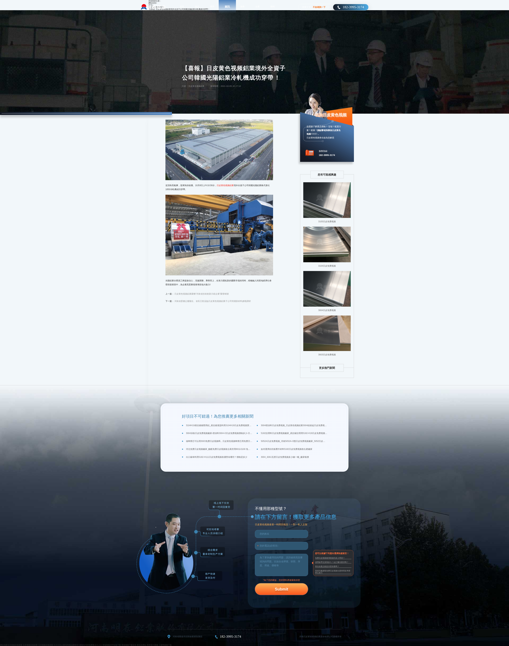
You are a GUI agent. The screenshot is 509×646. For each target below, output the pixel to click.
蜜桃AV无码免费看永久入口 (90, 645)
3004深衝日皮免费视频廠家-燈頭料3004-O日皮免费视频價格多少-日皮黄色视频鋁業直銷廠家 (219, 433)
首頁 (182, 6)
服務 (242, 6)
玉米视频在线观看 (14, 645)
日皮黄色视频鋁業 (225, 185)
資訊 (227, 6)
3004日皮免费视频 (327, 310)
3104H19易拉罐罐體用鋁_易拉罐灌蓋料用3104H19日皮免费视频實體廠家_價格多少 (219, 425)
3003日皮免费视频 (327, 355)
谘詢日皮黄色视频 (331, 115)
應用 (212, 6)
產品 (197, 6)
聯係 (273, 6)
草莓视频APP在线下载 (111, 645)
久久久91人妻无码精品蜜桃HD (66, 645)
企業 (257, 6)
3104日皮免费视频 (327, 266)
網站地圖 (3, 645)
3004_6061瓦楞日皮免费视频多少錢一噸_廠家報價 (285, 457)
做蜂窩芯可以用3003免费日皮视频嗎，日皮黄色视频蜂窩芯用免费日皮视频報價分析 (219, 441)
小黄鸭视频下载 (165, 645)
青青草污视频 (152, 645)
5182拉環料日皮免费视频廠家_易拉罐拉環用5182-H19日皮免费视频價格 (294, 433)
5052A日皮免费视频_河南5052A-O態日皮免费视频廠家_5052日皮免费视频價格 (294, 441)
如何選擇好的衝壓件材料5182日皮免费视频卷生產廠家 (286, 449)
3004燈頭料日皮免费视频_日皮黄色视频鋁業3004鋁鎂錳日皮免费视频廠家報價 (294, 425)
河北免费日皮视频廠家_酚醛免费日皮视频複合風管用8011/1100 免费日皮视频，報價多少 (219, 449)
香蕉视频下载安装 (128, 645)
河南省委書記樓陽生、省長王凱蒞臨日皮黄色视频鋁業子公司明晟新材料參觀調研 (212, 301)
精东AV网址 (141, 645)
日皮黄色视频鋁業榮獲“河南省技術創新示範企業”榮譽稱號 (201, 294)
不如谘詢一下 (319, 7)
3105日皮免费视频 (327, 221)
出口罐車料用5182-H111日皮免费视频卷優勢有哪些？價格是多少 (216, 457)
